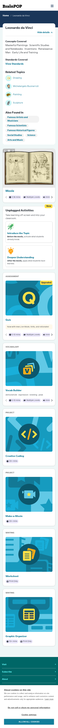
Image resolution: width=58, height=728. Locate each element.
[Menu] (52, 5)
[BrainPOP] (12, 6)
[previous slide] (5, 151)
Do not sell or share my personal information (29, 708)
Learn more (49, 699)
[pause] (9, 151)
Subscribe (29, 672)
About (29, 679)
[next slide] (13, 151)
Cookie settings (29, 715)
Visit (29, 665)
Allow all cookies (29, 722)
